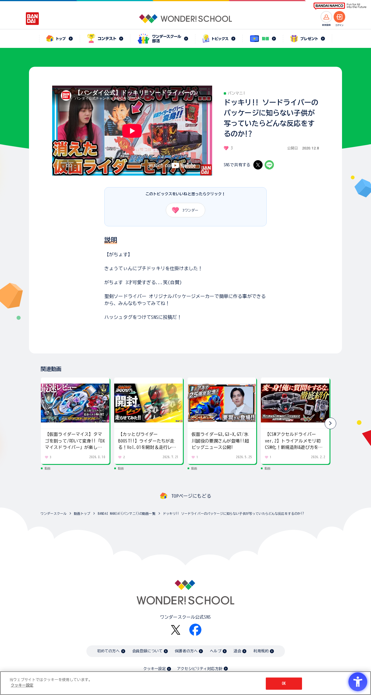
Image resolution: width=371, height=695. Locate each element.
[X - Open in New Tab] (258, 164)
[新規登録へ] (326, 17)
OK (284, 683)
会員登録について (147, 651)
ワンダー (190, 210)
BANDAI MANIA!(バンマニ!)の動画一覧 (126, 513)
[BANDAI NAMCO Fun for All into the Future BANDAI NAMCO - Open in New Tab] (340, 6)
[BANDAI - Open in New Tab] (32, 18)
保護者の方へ (186, 651)
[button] (330, 423)
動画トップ (82, 513)
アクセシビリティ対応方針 (200, 669)
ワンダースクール (53, 513)
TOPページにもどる (191, 496)
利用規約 (261, 651)
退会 (237, 651)
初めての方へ (108, 651)
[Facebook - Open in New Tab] (195, 630)
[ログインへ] (339, 17)
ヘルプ (215, 651)
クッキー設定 (154, 669)
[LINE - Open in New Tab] (269, 164)
